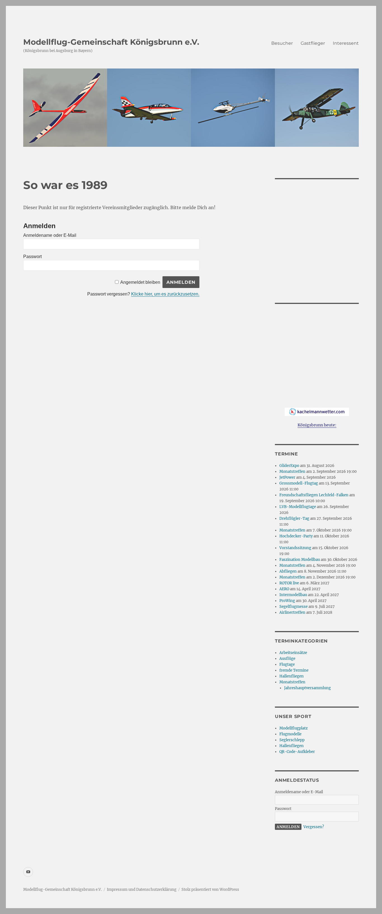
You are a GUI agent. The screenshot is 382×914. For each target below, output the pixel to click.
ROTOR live (289, 583)
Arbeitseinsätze (293, 652)
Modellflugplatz (293, 728)
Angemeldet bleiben (140, 282)
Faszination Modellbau (299, 559)
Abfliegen (288, 571)
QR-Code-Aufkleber (297, 751)
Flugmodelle (290, 734)
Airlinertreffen (292, 612)
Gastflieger (313, 43)
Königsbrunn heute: (317, 425)
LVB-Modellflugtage (297, 506)
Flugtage (287, 664)
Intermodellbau (293, 594)
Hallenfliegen (291, 676)
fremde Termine (293, 670)
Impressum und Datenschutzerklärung (141, 889)
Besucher (282, 43)
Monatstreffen (292, 471)
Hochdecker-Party (296, 536)
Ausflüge (287, 658)
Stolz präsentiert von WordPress (210, 889)
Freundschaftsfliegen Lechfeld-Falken (313, 495)
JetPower (287, 477)
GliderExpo (289, 465)
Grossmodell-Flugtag (298, 483)
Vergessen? (313, 827)
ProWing (287, 600)
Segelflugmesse (293, 606)
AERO (284, 589)
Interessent (346, 43)
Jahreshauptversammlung (307, 688)
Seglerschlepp (292, 740)
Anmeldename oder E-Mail (49, 235)
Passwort (32, 256)
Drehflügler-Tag (294, 518)
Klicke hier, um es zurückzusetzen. (165, 294)
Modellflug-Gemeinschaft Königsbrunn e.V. (111, 42)
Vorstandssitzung (295, 547)
